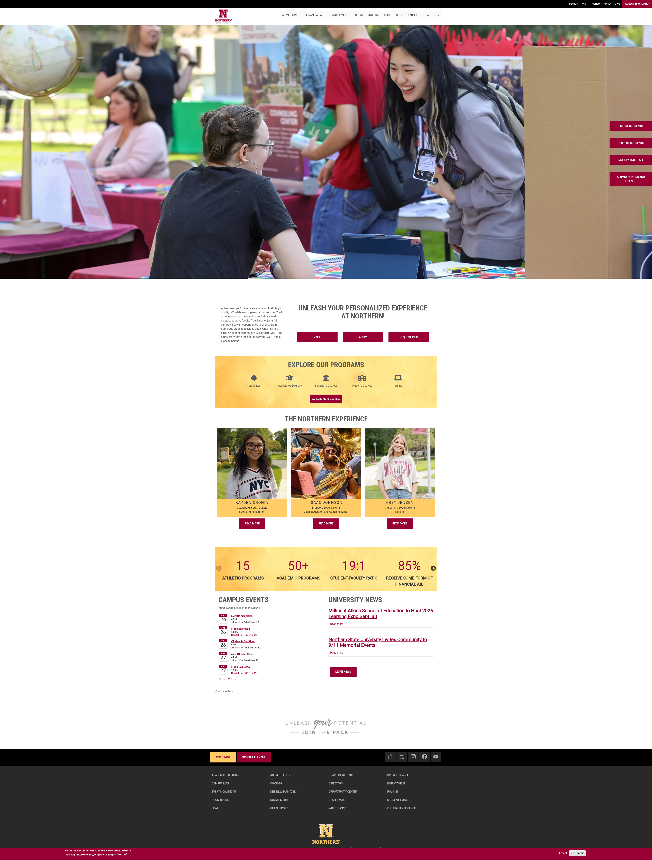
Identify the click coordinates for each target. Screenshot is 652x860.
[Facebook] (424, 757)
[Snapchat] (390, 757)
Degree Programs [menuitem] (367, 15)
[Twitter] (401, 757)
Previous (218, 568)
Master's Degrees (362, 385)
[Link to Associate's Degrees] (289, 379)
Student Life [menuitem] (409, 16)
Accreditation (280, 775)
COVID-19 (276, 783)
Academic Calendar (225, 775)
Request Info (409, 337)
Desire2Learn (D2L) (283, 791)
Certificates (253, 385)
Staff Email (337, 800)
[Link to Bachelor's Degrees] (326, 379)
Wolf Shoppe (338, 808)
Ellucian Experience (401, 808)
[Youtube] (435, 756)
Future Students (631, 125)
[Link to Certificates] (254, 379)
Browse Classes (398, 775)
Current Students (631, 142)
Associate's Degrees (290, 385)
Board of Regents (341, 775)
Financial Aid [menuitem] (314, 16)
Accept (563, 853)
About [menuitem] (430, 16)
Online (398, 385)
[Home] (223, 16)
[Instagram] (413, 757)
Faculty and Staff (631, 159)
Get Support (279, 808)
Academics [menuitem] (338, 16)
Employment (396, 783)
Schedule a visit (253, 757)
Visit (317, 337)
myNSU (596, 3)
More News (343, 671)
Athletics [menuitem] (391, 15)
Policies (393, 791)
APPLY (607, 3)
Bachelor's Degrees (326, 385)
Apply (363, 337)
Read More (252, 523)
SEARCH (573, 3)
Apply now (223, 757)
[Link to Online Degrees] (398, 379)
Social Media (279, 800)
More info (122, 854)
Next (433, 568)
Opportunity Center (343, 791)
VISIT (585, 3)
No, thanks (577, 853)
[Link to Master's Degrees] (362, 379)
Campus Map (220, 783)
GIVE (617, 3)
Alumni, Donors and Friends (631, 179)
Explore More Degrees (326, 398)
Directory (336, 783)
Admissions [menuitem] (289, 16)
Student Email (397, 800)
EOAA (215, 808)
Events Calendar (224, 791)
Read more (336, 624)
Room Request (222, 800)
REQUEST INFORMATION (637, 3)
